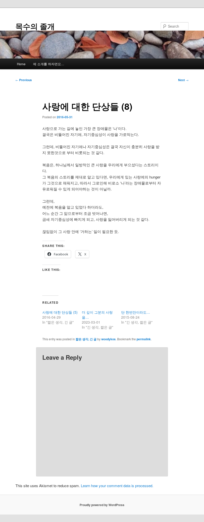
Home (21, 63)
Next (183, 80)
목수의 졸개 (35, 26)
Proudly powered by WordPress (102, 505)
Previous (23, 80)
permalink (144, 339)
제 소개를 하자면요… (48, 63)
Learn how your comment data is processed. (117, 485)
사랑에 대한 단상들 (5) (60, 312)
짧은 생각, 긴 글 (86, 339)
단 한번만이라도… (135, 312)
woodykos (108, 339)
